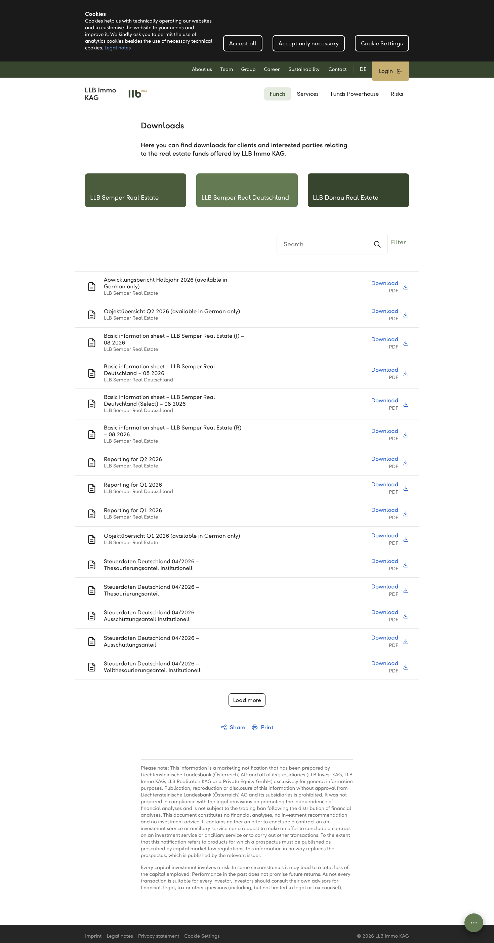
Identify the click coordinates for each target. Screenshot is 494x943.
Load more (247, 700)
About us (202, 70)
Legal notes (118, 48)
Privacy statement (158, 936)
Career (272, 70)
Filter (398, 242)
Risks (397, 93)
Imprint (93, 936)
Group (248, 70)
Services (308, 93)
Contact (337, 70)
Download (384, 283)
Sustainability (304, 70)
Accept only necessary (309, 43)
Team (226, 70)
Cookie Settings (382, 43)
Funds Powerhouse (355, 93)
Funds (278, 93)
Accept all (242, 43)
